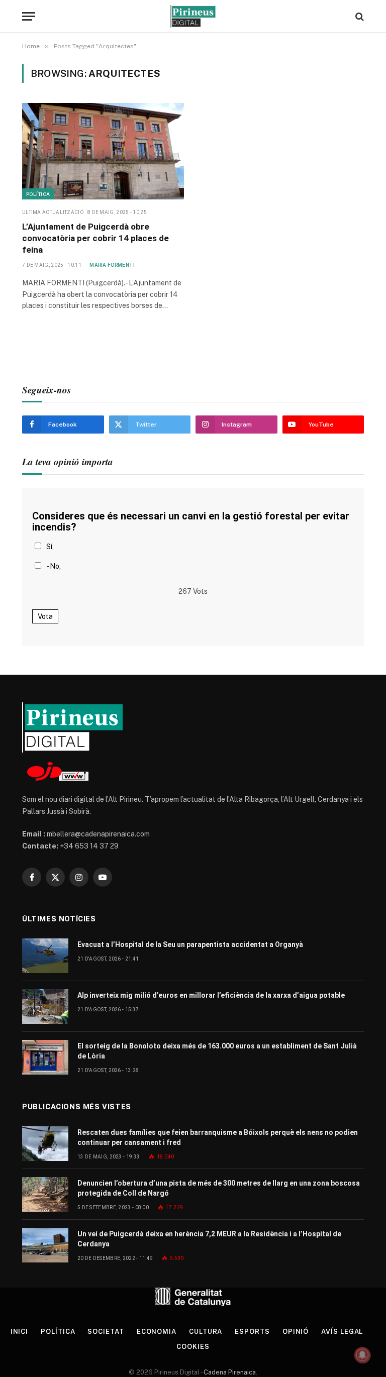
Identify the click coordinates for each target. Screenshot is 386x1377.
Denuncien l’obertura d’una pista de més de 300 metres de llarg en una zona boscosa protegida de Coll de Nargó (218, 1188)
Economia (156, 1331)
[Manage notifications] (362, 1355)
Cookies (192, 1346)
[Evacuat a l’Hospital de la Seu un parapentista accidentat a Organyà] (45, 955)
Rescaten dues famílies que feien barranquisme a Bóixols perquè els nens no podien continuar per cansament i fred (217, 1137)
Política (38, 194)
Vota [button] (45, 616)
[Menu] (28, 16)
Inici (20, 1331)
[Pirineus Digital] (193, 16)
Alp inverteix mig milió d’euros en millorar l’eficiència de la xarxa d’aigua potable (211, 995)
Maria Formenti (112, 265)
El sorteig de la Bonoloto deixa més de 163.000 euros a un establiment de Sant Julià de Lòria (217, 1051)
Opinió (295, 1331)
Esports (252, 1331)
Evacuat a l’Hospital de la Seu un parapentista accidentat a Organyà (190, 944)
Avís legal (342, 1331)
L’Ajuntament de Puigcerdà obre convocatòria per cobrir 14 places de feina (95, 238)
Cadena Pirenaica (229, 1372)
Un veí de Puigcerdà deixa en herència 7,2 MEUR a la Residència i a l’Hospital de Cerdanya (209, 1239)
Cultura (205, 1331)
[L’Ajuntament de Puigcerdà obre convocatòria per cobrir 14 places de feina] (103, 151)
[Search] (358, 16)
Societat (105, 1331)
